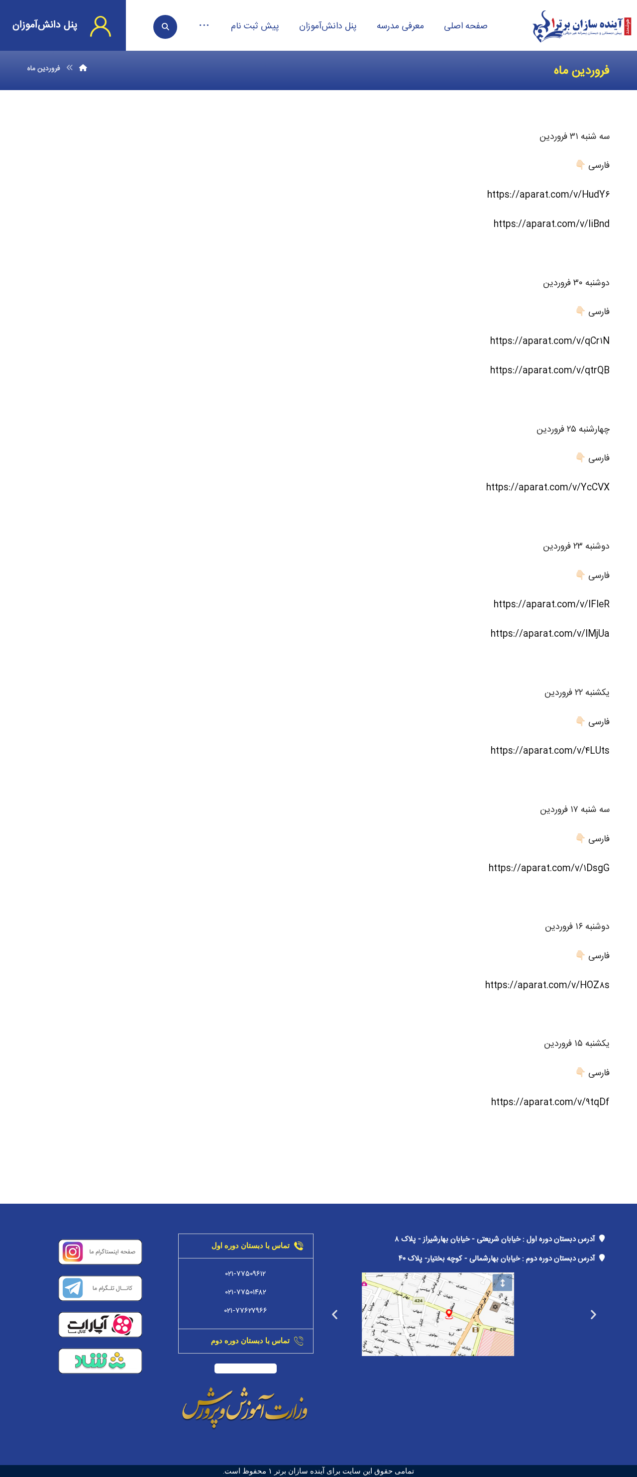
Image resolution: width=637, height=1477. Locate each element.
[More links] (204, 26)
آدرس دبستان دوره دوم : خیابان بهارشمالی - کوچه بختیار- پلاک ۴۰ (499, 1258)
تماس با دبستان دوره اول (251, 1245)
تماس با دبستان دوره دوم (250, 1340)
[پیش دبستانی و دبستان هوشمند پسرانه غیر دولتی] (582, 26)
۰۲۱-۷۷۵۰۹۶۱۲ (245, 1274)
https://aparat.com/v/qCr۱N (550, 341)
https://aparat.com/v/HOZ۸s (547, 985)
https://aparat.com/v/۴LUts (550, 751)
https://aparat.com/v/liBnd (552, 224)
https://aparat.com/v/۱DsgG (549, 868)
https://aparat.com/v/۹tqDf (550, 1102)
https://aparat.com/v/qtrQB (550, 370)
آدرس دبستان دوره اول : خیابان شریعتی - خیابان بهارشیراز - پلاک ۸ (497, 1239)
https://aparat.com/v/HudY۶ (548, 195)
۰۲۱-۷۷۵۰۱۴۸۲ (245, 1292)
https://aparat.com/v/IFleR (552, 604)
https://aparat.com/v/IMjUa (550, 634)
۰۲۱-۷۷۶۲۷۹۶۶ (245, 1311)
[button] (593, 1314)
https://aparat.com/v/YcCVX (548, 487)
